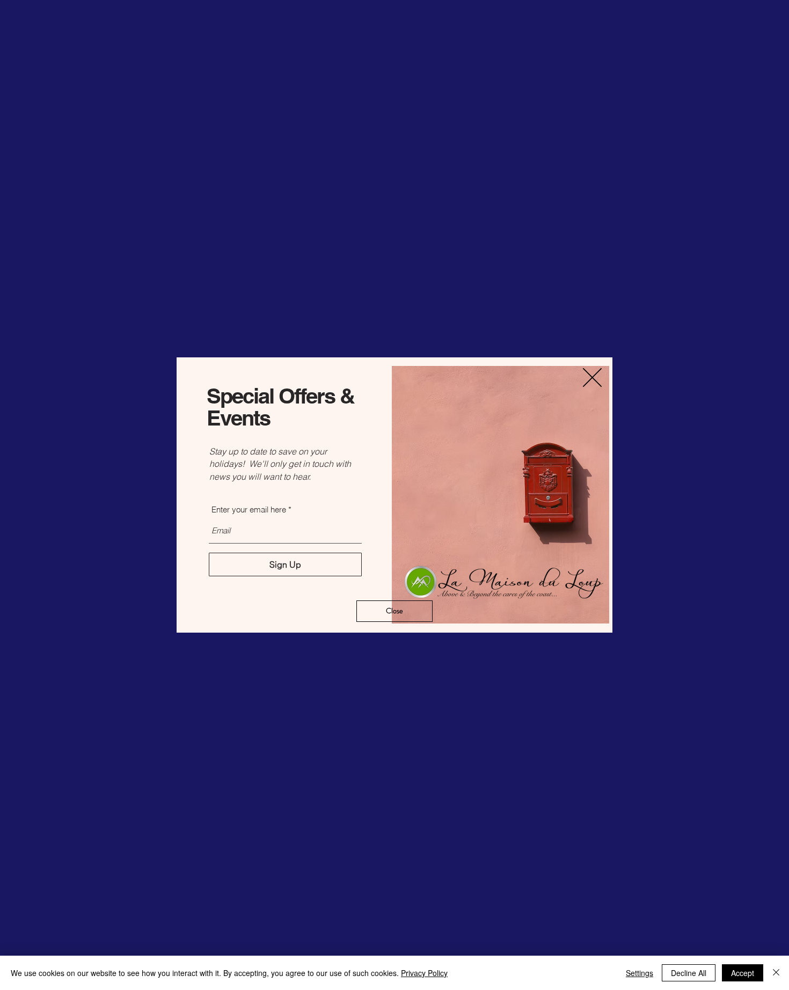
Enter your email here (248, 509)
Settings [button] (639, 972)
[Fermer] (776, 972)
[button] (592, 377)
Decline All (688, 972)
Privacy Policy (424, 972)
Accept (742, 972)
